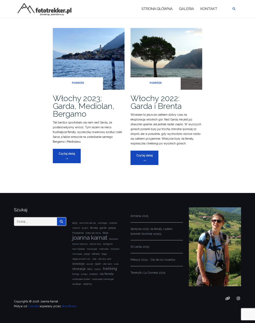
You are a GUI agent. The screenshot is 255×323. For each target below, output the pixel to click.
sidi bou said (104, 259)
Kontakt (208, 8)
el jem (85, 228)
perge (87, 254)
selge (104, 254)
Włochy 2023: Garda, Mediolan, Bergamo (83, 105)
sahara (96, 253)
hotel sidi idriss (93, 233)
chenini (76, 228)
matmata (104, 249)
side (94, 259)
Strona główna (157, 8)
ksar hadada (78, 249)
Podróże (78, 82)
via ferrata (107, 273)
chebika (113, 223)
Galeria (186, 8)
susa (116, 264)
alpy (74, 222)
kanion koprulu (80, 244)
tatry (90, 268)
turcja (75, 273)
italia (105, 232)
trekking (110, 268)
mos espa (77, 254)
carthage (102, 223)
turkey (84, 274)
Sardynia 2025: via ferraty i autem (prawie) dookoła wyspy (151, 231)
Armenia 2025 (139, 216)
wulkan (76, 283)
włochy (87, 283)
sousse (89, 264)
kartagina (108, 244)
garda (103, 227)
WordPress (69, 306)
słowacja (78, 269)
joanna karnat (89, 237)
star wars (107, 264)
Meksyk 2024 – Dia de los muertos (152, 259)
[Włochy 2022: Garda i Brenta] (166, 58)
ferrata (94, 227)
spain (98, 263)
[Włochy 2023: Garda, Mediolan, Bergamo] (89, 58)
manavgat (92, 249)
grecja (112, 227)
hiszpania (78, 232)
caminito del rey (87, 223)
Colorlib (33, 306)
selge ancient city (81, 259)
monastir (115, 249)
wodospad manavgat (103, 279)
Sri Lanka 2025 (139, 246)
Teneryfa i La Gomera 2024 (147, 272)
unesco (93, 273)
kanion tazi (95, 244)
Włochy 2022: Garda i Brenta (156, 102)
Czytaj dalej (70, 157)
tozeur (97, 269)
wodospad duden (81, 279)
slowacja (78, 263)
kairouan (113, 239)
